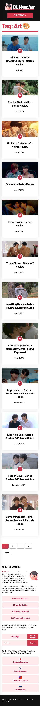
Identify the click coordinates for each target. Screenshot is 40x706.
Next (7, 552)
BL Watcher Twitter (20, 605)
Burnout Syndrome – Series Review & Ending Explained (20, 349)
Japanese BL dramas (20, 662)
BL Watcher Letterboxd (20, 611)
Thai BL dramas (20, 689)
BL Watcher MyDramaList (20, 618)
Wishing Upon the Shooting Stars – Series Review (20, 61)
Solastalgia (15, 637)
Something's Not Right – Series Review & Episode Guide (20, 520)
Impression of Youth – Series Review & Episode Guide (20, 393)
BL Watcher (6, 572)
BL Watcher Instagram (20, 598)
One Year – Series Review (20, 184)
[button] (20, 15)
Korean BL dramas (20, 671)
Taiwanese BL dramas (20, 680)
